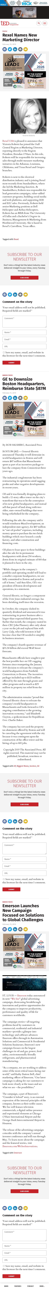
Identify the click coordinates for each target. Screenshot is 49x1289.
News (6, 1286)
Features (17, 1286)
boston (33, 766)
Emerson (22, 995)
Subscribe (24, 278)
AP (15, 766)
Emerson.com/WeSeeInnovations (19, 1146)
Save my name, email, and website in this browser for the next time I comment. (23, 354)
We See (15, 998)
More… (42, 1286)
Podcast (30, 1286)
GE (38, 766)
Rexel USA (8, 141)
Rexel (16, 239)
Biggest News (23, 766)
